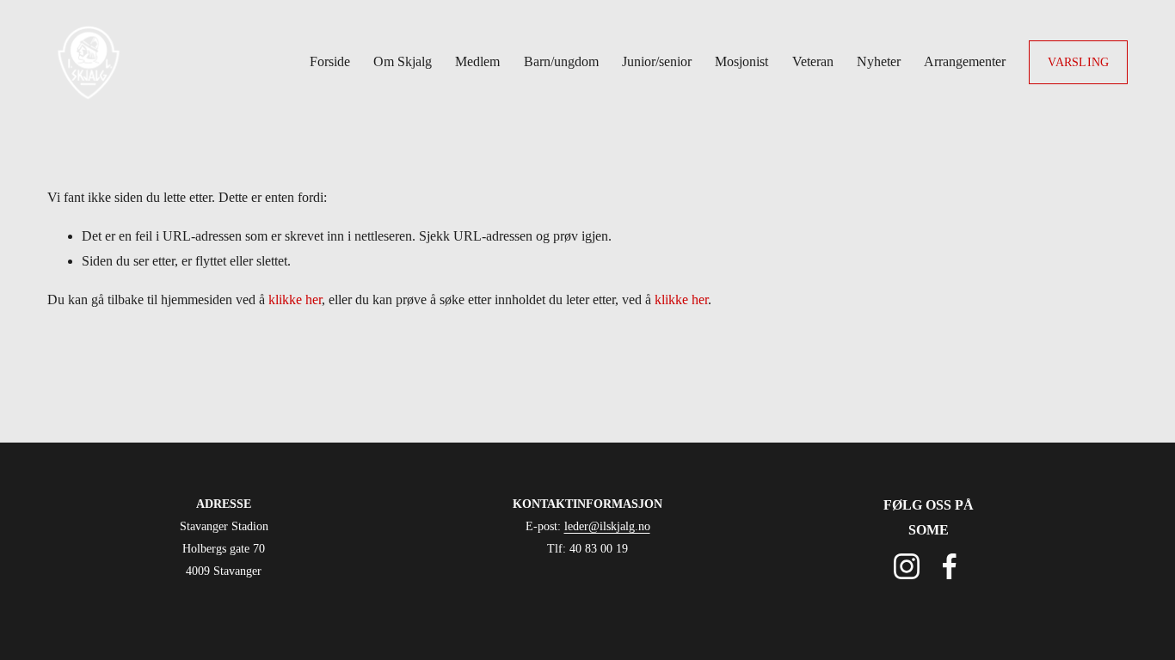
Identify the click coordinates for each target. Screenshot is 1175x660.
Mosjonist (741, 61)
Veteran (813, 61)
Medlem (477, 61)
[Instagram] (906, 566)
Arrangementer (965, 61)
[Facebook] (949, 566)
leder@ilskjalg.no (607, 526)
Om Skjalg (402, 61)
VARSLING (1078, 62)
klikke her (295, 299)
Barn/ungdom (561, 61)
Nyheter (879, 61)
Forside (330, 61)
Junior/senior (657, 61)
